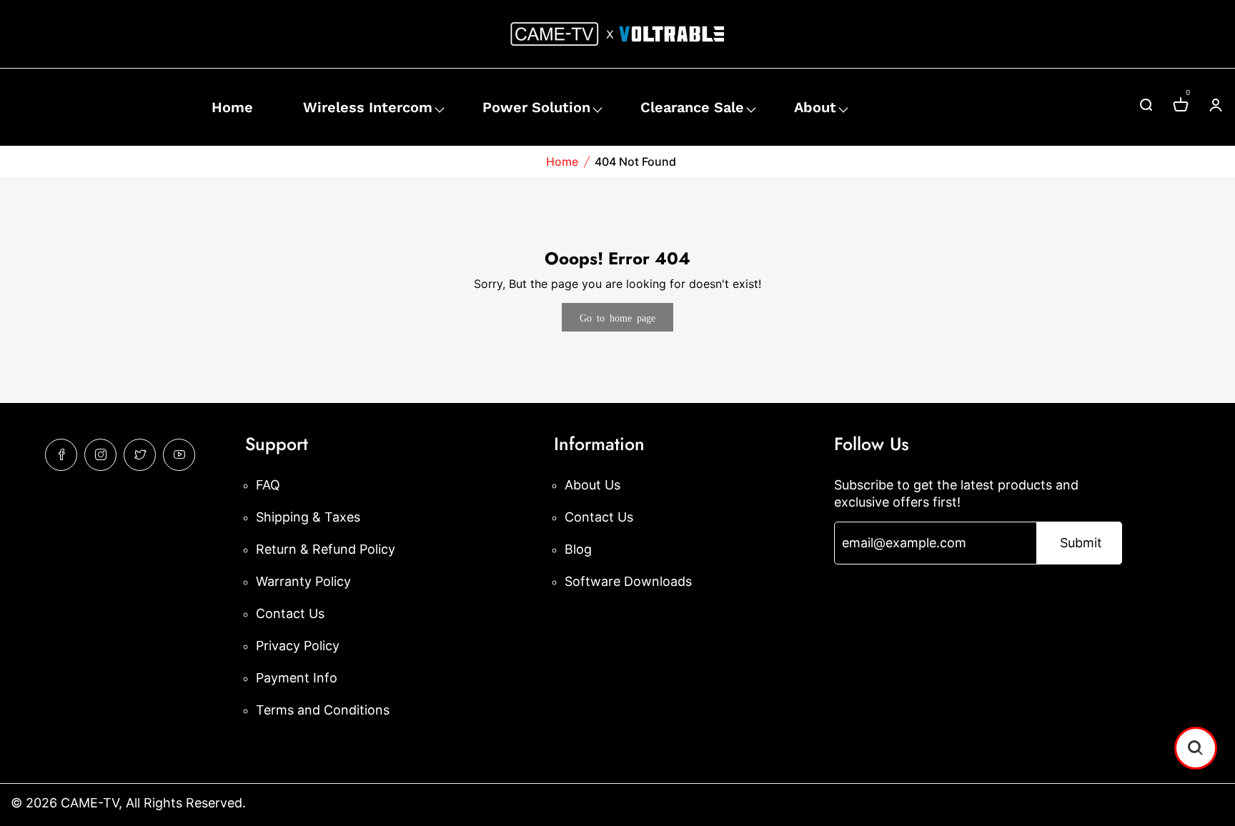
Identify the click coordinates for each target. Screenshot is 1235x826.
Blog (578, 549)
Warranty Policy (303, 581)
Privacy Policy (297, 645)
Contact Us (290, 613)
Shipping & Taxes (308, 516)
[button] (1195, 748)
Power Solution (536, 107)
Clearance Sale (692, 107)
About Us (592, 484)
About (815, 107)
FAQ (268, 484)
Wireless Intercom (367, 107)
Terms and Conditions (323, 709)
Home (232, 107)
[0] (1180, 106)
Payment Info (296, 677)
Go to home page (617, 317)
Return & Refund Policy (325, 549)
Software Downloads (628, 581)
